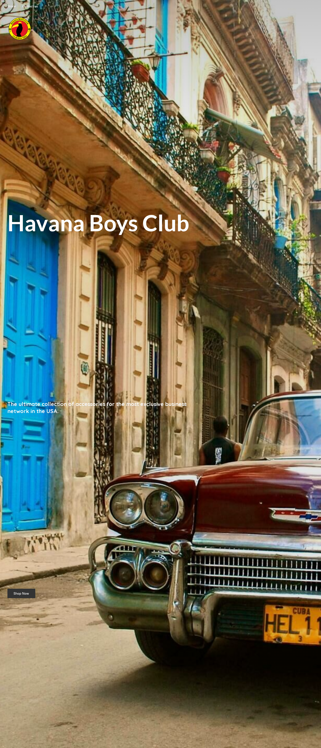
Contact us (30, 6)
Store (11, 6)
